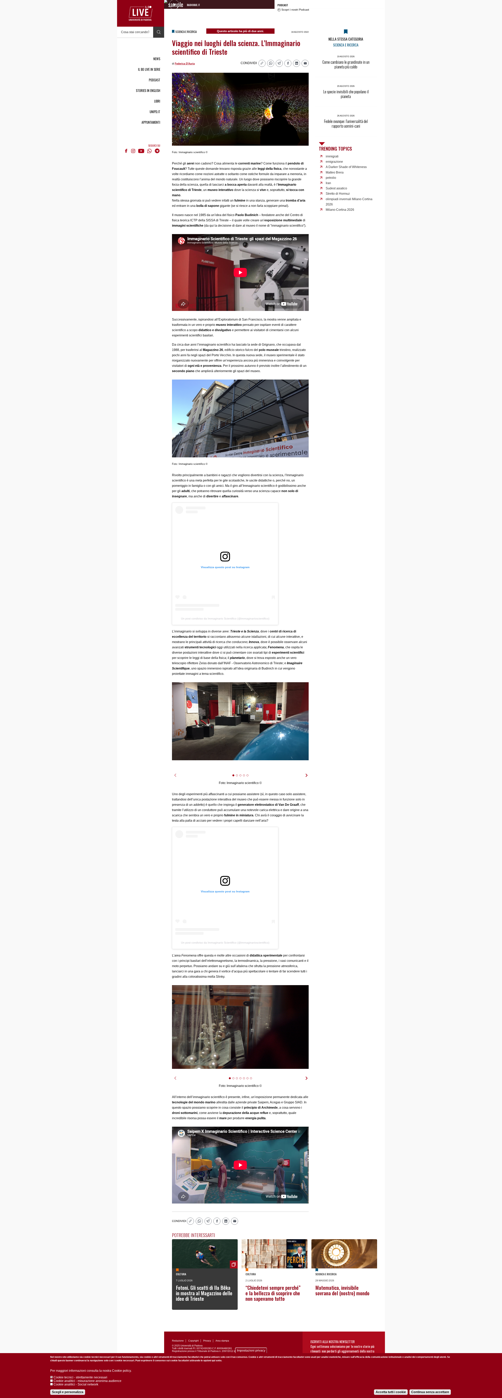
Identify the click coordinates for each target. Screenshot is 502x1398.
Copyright (193, 1340)
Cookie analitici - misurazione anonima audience (87, 1381)
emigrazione (334, 161)
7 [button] (253, 1080)
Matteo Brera (335, 172)
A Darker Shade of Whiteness (346, 167)
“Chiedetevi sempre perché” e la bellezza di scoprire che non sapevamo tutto (273, 1293)
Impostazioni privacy (251, 1350)
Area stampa (222, 1340)
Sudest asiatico (336, 188)
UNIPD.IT (155, 111)
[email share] (305, 63)
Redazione (178, 1340)
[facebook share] (287, 63)
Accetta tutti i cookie (391, 1392)
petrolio (331, 177)
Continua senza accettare (430, 1392)
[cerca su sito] (158, 32)
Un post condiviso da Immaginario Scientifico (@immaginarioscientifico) (225, 618)
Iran (328, 183)
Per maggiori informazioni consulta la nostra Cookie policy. (91, 1370)
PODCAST (154, 80)
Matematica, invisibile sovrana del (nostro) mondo (342, 1290)
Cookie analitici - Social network (76, 1384)
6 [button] (249, 1080)
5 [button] (249, 777)
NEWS (156, 58)
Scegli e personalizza (67, 1392)
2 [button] (238, 777)
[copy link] (262, 63)
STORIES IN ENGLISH (148, 90)
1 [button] (235, 777)
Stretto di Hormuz (338, 193)
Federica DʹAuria (185, 63)
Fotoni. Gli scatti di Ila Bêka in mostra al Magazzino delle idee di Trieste (204, 1293)
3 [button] (242, 777)
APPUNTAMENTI (151, 122)
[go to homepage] (140, 13)
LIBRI (157, 101)
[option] (240, 721)
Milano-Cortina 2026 (340, 209)
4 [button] (245, 777)
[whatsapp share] (270, 63)
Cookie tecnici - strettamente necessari (80, 1377)
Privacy (207, 1340)
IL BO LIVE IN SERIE (149, 69)
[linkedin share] (296, 63)
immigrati (332, 156)
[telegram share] (279, 63)
